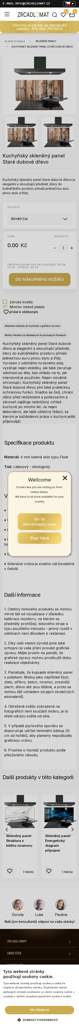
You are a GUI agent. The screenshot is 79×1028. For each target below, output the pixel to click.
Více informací (12, 1001)
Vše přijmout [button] (40, 1010)
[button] (39, 1020)
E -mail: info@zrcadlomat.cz (26, 3)
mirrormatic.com (39, 522)
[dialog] (39, 996)
